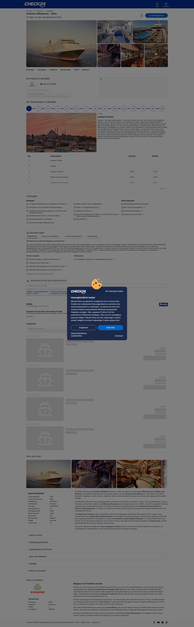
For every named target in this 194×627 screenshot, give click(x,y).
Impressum (119, 336)
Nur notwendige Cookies (114, 291)
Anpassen (83, 327)
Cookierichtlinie (76, 336)
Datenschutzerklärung (79, 333)
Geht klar (110, 327)
